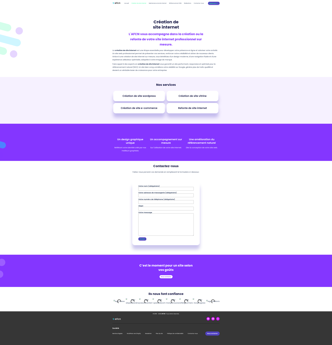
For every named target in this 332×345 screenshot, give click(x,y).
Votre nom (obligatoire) (149, 186)
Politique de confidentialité (175, 333)
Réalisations (187, 3)
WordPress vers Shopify (134, 333)
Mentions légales (117, 333)
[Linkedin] (213, 319)
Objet (140, 206)
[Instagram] (218, 319)
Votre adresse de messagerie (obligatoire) (157, 193)
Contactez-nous (199, 3)
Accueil (126, 3)
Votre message (145, 213)
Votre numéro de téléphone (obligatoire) (156, 199)
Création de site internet (138, 3)
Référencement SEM (175, 3)
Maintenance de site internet (158, 3)
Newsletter (148, 333)
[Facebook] (208, 319)
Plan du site (159, 333)
